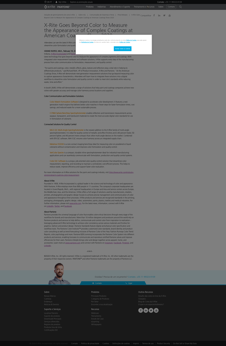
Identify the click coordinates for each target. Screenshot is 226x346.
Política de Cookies (131, 40)
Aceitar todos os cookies (122, 48)
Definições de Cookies (87, 42)
